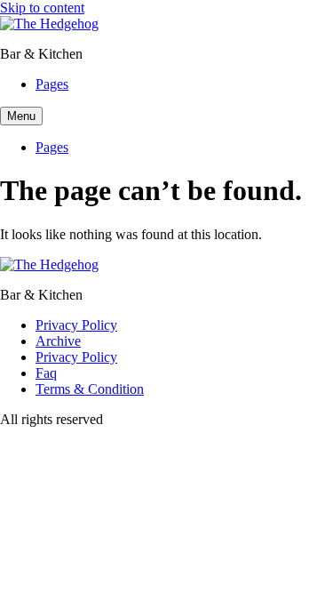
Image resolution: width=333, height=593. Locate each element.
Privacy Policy (76, 325)
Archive (58, 341)
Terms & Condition (90, 389)
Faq (46, 373)
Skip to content (42, 7)
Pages (52, 84)
